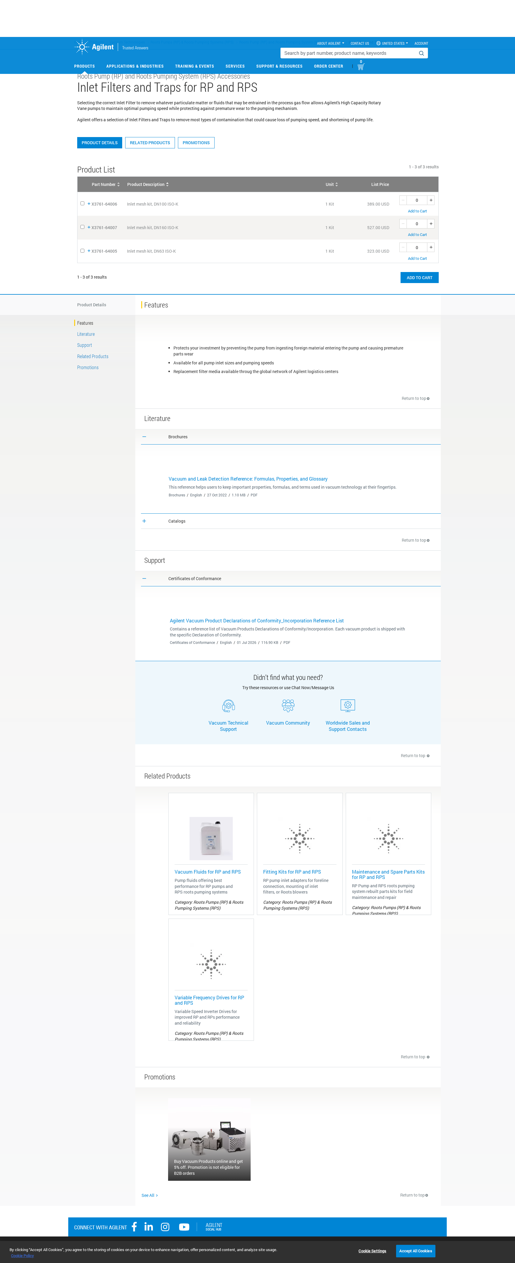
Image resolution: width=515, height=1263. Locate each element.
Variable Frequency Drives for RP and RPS (209, 1000)
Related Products (150, 142)
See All (148, 1195)
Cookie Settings (372, 1250)
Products (84, 66)
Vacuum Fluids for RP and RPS (208, 872)
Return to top (414, 398)
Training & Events (194, 66)
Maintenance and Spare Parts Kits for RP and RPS (388, 874)
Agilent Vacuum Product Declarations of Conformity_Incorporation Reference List (257, 620)
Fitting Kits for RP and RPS (292, 872)
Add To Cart (419, 277)
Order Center (328, 66)
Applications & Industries (135, 66)
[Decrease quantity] (403, 200)
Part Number (104, 184)
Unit (330, 184)
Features (85, 323)
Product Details (100, 142)
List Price (380, 184)
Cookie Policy (22, 1255)
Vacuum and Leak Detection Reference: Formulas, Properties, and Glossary (248, 479)
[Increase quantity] (431, 200)
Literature (86, 334)
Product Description (146, 184)
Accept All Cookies (415, 1250)
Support (84, 345)
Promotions (196, 142)
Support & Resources (279, 66)
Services (235, 66)
